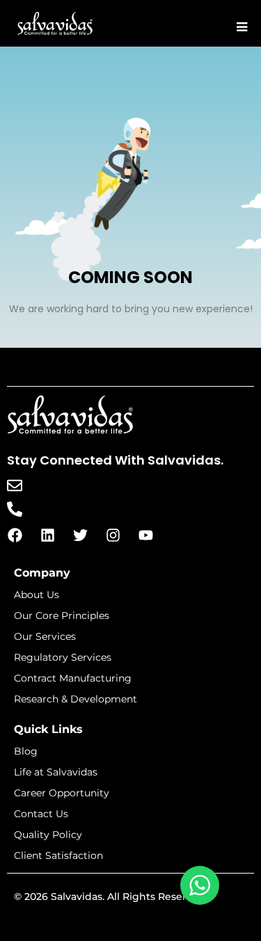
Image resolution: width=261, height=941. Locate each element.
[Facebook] (14, 534)
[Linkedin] (47, 534)
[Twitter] (80, 534)
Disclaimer (130, 924)
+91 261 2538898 (71, 508)
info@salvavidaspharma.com (111, 484)
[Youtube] (145, 534)
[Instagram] (112, 534)
